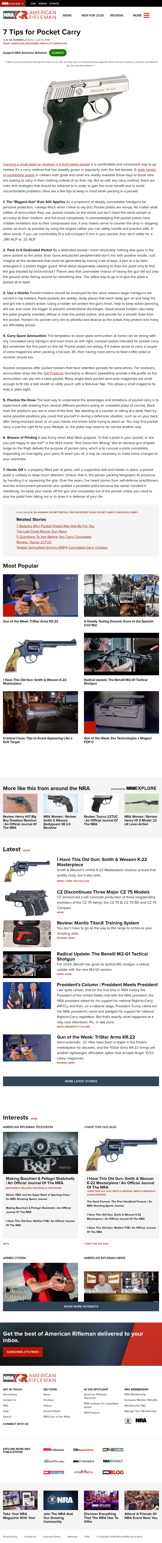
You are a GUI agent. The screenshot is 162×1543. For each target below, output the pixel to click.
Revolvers (32, 43)
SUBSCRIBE (23, 1352)
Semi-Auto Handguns (53, 43)
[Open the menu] (146, 15)
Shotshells (40, 1188)
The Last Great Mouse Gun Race (41, 531)
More (26, 850)
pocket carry (105, 512)
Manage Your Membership (140, 1411)
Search (7, 1417)
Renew (43, 3)
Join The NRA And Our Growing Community (58, 1517)
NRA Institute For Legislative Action (101, 1405)
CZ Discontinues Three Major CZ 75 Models (103, 892)
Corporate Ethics (52, 1536)
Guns (68, 974)
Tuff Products (53, 373)
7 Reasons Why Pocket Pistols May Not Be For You (55, 526)
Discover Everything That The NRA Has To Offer (101, 1517)
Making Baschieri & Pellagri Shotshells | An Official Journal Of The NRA (40, 1181)
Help (6, 1411)
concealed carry (126, 512)
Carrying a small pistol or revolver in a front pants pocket (46, 164)
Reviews (116, 15)
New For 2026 (92, 15)
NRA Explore (92, 1413)
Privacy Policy (10, 1536)
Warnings (73, 1536)
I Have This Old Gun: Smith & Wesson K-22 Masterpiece (102, 862)
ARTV (6, 1244)
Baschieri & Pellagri (18, 1188)
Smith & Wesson (122, 1191)
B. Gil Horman (39, 512)
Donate (54, 3)
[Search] (155, 15)
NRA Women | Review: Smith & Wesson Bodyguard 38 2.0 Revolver (59, 822)
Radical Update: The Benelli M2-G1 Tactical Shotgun (102, 956)
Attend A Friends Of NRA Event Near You (140, 1515)
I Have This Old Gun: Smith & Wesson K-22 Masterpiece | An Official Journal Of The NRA (120, 1183)
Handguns (17, 43)
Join (33, 3)
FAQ (5, 1406)
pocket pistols (58, 512)
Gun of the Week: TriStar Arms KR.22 (96, 1037)
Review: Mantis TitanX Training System (98, 922)
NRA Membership (135, 1394)
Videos (47, 1406)
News (67, 15)
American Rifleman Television (28, 1127)
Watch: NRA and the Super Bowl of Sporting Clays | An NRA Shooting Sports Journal (38, 1197)
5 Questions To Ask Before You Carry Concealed (53, 536)
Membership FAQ (135, 1406)
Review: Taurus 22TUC (34, 542)
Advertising (10, 1394)
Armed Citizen (14, 1258)
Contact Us (9, 1400)
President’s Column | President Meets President (107, 984)
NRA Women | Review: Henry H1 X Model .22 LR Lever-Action (140, 820)
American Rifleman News (104, 1258)
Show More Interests (81, 1306)
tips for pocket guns (82, 512)
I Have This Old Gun (77, 881)
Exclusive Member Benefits (141, 1400)
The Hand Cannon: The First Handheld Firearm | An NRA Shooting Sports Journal (119, 1204)
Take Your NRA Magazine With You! (19, 1515)
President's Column (77, 1026)
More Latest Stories (81, 1081)
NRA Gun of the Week (56, 1417)
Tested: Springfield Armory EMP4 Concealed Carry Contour (62, 547)
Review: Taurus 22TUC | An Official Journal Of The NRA (101, 820)
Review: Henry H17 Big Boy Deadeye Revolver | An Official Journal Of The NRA (20, 822)
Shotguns (54, 1188)
